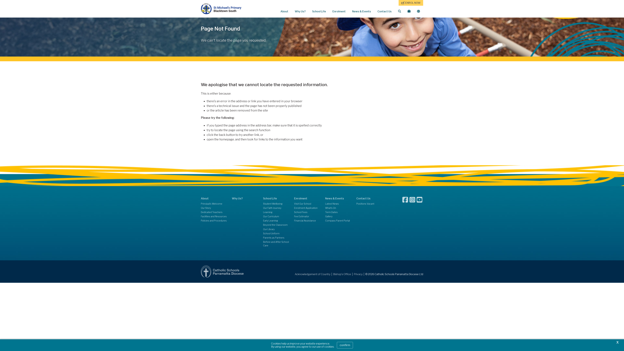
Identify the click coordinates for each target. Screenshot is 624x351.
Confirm (345, 345)
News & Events (361, 11)
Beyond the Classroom (275, 225)
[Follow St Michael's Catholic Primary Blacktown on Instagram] (413, 199)
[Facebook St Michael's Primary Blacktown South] (405, 199)
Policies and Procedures (214, 220)
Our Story (206, 208)
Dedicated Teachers (211, 212)
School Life (319, 11)
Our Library (269, 229)
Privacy (358, 274)
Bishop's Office (342, 274)
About (284, 11)
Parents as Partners (273, 237)
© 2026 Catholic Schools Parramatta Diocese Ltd (394, 274)
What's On (330, 208)
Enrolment (339, 11)
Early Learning (270, 220)
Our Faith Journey (272, 208)
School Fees (300, 212)
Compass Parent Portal (337, 220)
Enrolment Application (306, 208)
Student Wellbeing (272, 203)
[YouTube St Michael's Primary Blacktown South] (420, 199)
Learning (267, 212)
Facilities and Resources (214, 216)
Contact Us (384, 11)
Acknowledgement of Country (312, 274)
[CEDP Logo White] (222, 272)
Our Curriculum (271, 216)
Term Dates (331, 212)
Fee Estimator (301, 216)
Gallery (328, 216)
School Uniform (271, 233)
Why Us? (300, 11)
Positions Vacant (365, 203)
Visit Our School (302, 203)
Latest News (332, 203)
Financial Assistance (305, 220)
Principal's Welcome (211, 203)
